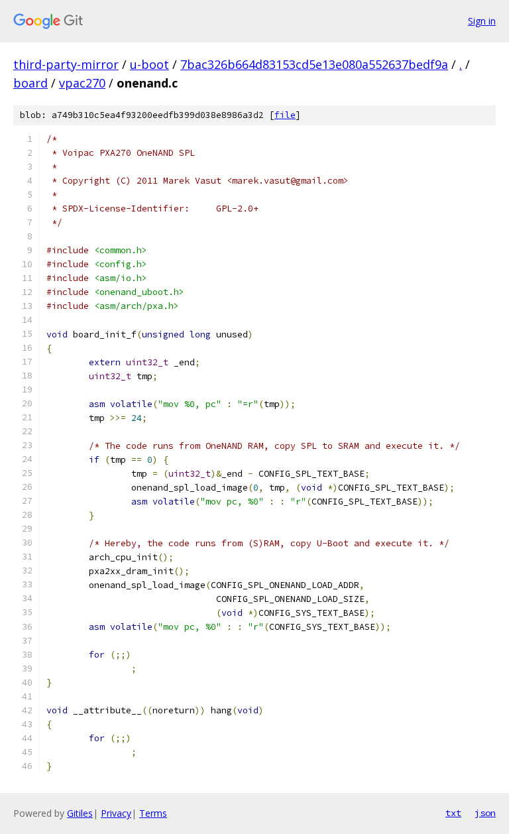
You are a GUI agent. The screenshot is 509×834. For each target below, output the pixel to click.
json (485, 813)
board (30, 83)
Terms (153, 813)
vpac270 (82, 83)
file (285, 115)
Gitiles (80, 813)
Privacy (116, 813)
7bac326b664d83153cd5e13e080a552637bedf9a (314, 64)
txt (453, 813)
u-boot (149, 64)
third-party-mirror (66, 64)
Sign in (482, 21)
